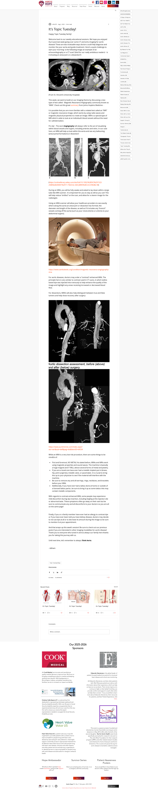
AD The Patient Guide (126, 23)
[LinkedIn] (113, 2)
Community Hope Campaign (126, 56)
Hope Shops (84, 788)
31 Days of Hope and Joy (126, 17)
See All (116, 587)
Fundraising (124, 72)
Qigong (123, 97)
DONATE (123, 59)
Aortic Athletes (125, 36)
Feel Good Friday (126, 68)
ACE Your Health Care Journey (126, 20)
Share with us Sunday (126, 114)
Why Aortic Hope (126, 152)
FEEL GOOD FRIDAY (126, 65)
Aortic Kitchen (125, 46)
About (67, 788)
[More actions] (109, 24)
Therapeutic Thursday (126, 136)
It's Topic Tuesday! (49, 606)
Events (89, 788)
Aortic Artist (124, 33)
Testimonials (124, 130)
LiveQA (123, 81)
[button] (115, 10)
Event (123, 62)
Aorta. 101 (124, 30)
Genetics (124, 75)
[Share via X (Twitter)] (53, 572)
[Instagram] (105, 2)
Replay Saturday (126, 104)
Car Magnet (124, 52)
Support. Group (125, 120)
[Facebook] (97, 2)
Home (63, 788)
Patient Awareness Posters (126, 91)
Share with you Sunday (126, 117)
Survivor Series (126, 123)
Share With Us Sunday (126, 110)
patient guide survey (126, 159)
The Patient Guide (126, 133)
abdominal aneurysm (126, 155)
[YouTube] (101, 2)
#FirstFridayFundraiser (126, 11)
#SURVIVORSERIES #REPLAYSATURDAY (126, 14)
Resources (124, 107)
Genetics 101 (125, 78)
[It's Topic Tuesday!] (52, 596)
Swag (122, 126)
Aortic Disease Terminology (126, 43)
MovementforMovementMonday (126, 88)
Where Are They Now (126, 149)
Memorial (94, 788)
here (115, 699)
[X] (109, 2)
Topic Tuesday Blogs (55, 563)
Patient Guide (125, 94)
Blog (75, 788)
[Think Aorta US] (117, 2)
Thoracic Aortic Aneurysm (126, 142)
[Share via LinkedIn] (57, 572)
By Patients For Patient (126, 49)
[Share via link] (61, 572)
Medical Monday (126, 85)
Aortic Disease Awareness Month (126, 40)
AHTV (123, 27)
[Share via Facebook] (49, 572)
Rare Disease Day (126, 101)
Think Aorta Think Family (126, 139)
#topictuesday (52, 567)
